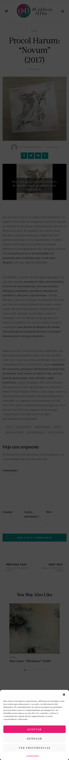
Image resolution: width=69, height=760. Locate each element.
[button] (64, 694)
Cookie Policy (32, 755)
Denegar (34, 738)
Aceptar (34, 729)
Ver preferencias (34, 747)
